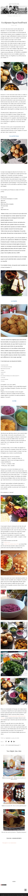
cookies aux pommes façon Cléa (11, 544)
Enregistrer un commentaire (9, 842)
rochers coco (7, 542)
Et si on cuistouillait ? (13, 745)
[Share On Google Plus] (14, 741)
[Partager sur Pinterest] (11, 741)
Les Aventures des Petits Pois (10, 894)
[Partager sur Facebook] (6, 741)
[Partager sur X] (9, 741)
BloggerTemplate (24, 894)
